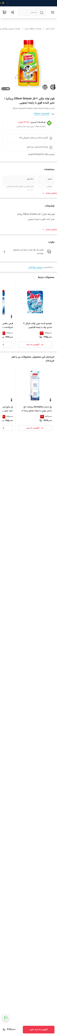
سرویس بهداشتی (35, 267)
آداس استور (50, 28)
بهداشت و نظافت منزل (33, 28)
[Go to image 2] (4, 88)
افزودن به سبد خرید (39, 1029)
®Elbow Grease (42, 114)
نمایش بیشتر (51, 193)
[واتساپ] (6, 1017)
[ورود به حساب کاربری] (12, 12)
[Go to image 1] (7, 88)
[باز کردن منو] (51, 12)
